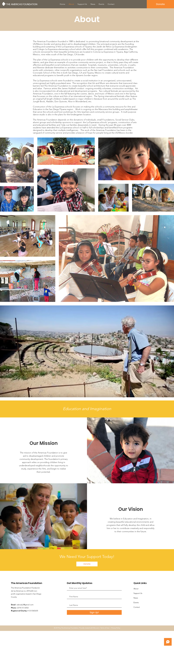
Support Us (138, 593)
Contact (137, 607)
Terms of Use (104, 628)
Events (136, 602)
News (136, 598)
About (136, 588)
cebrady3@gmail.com (24, 605)
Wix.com (96, 628)
